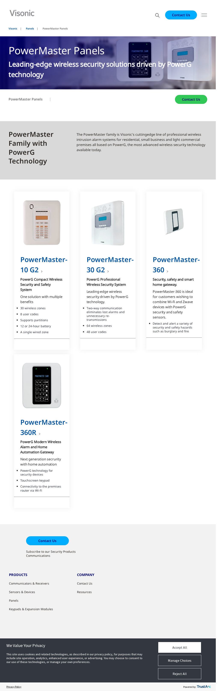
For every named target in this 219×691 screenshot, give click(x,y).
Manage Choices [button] (179, 660)
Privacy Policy (13, 686)
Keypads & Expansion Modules (31, 609)
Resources (84, 592)
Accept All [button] (179, 647)
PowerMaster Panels (26, 99)
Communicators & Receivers (29, 583)
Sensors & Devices (22, 592)
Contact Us (181, 15)
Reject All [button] (180, 674)
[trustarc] (203, 687)
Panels (30, 28)
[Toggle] (204, 15)
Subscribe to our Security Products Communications (51, 554)
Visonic (13, 28)
